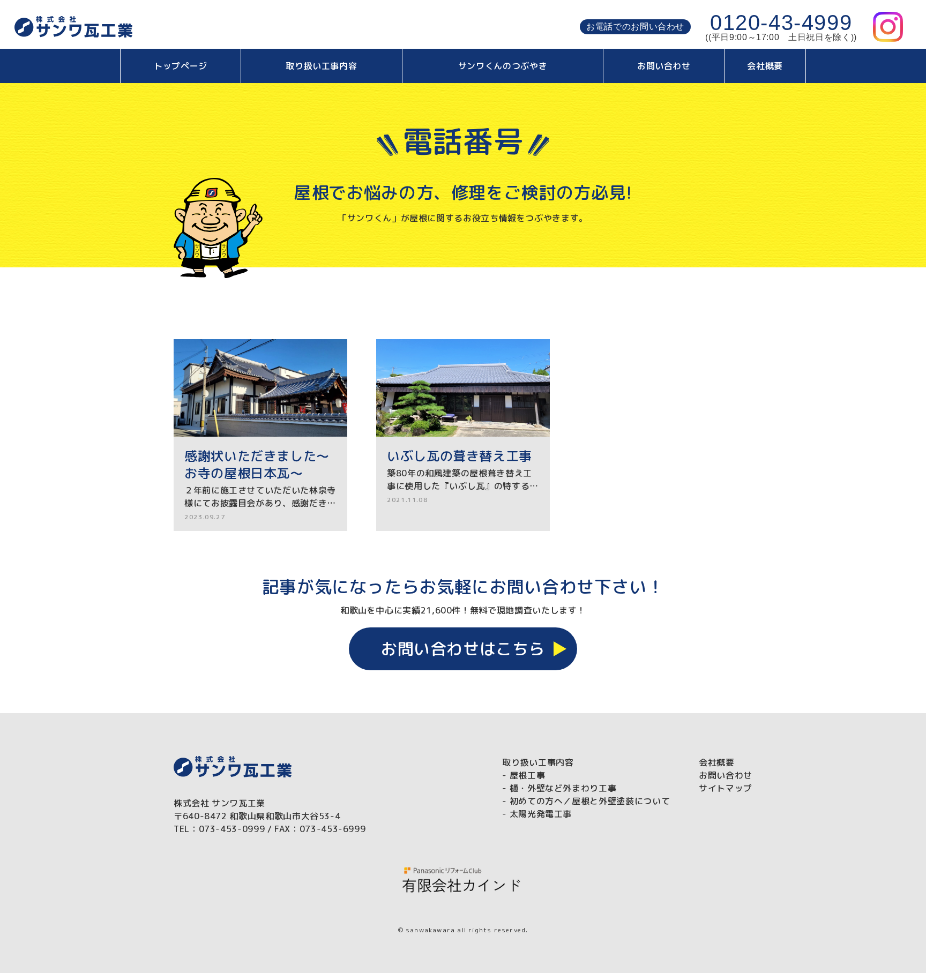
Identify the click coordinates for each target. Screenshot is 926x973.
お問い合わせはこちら (463, 649)
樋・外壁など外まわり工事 (563, 788)
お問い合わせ (664, 66)
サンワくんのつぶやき (502, 66)
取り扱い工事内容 (321, 66)
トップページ (180, 66)
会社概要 (765, 66)
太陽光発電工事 (541, 814)
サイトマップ (725, 788)
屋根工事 (528, 775)
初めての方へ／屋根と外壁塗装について (590, 801)
